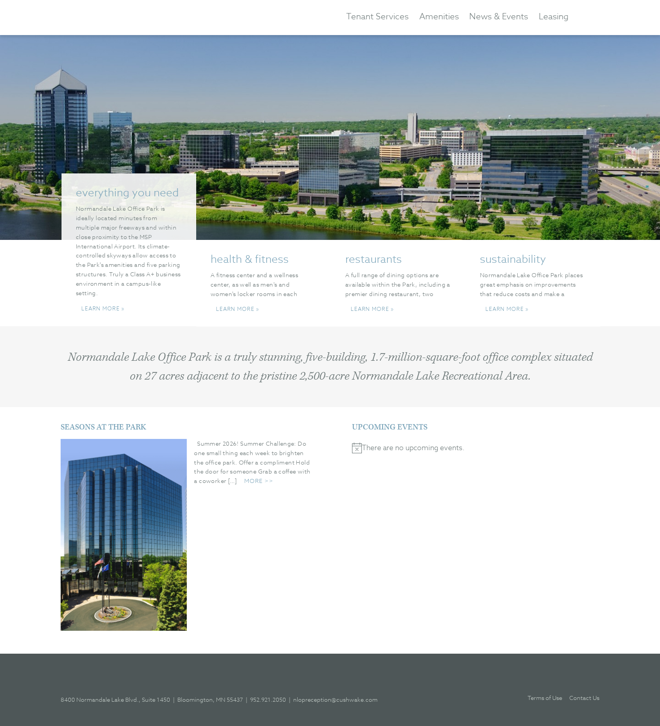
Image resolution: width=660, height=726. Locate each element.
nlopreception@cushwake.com (335, 699)
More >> (258, 481)
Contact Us (584, 698)
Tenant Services (377, 16)
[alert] (475, 448)
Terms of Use (545, 698)
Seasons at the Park (103, 427)
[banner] (139, 17)
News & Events (498, 16)
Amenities (439, 16)
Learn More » (102, 308)
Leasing (553, 16)
